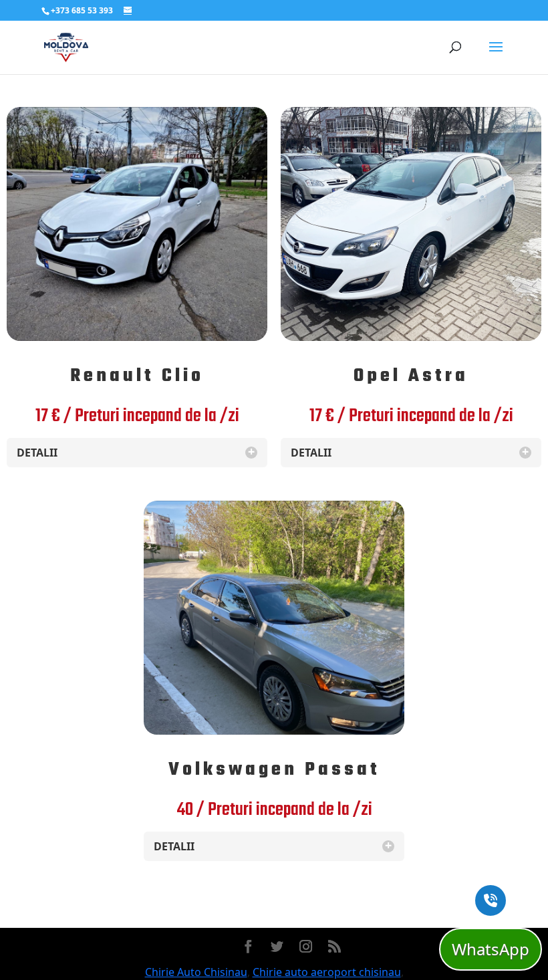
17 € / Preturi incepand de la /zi (137, 416)
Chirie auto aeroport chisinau (327, 972)
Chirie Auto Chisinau (196, 972)
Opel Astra (411, 376)
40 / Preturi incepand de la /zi (274, 809)
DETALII (136, 452)
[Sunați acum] (490, 900)
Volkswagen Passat (274, 769)
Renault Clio (137, 376)
